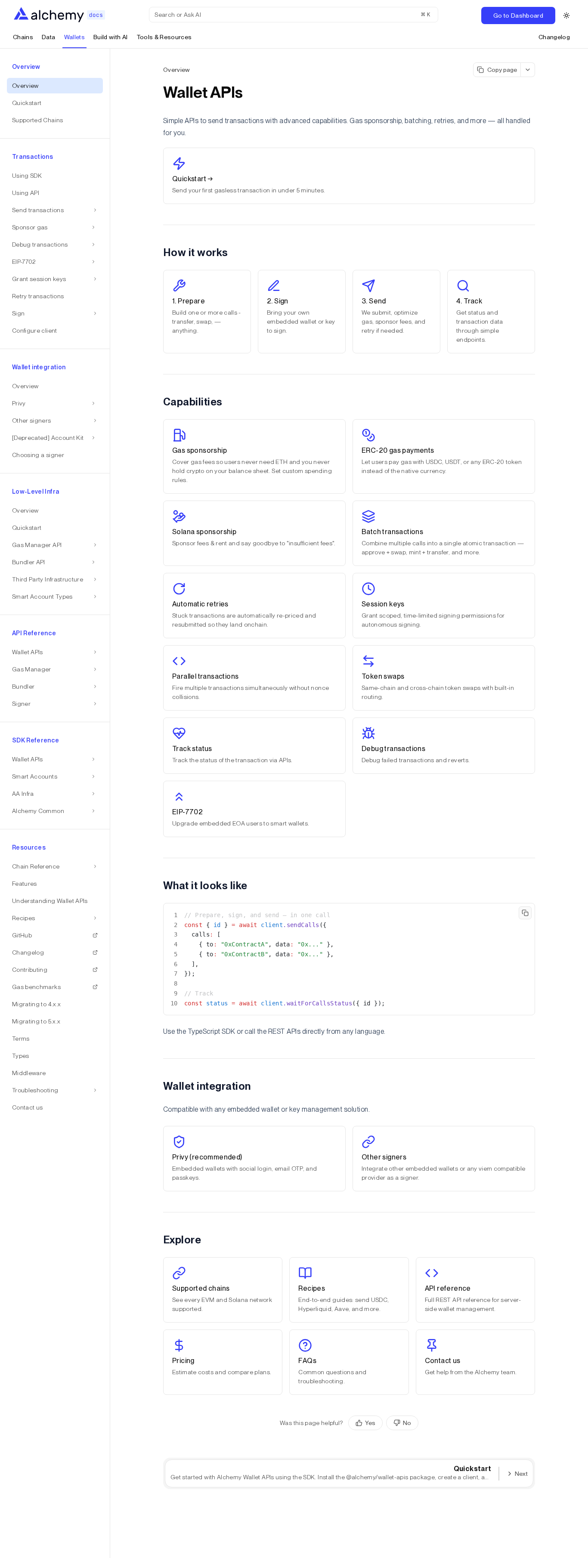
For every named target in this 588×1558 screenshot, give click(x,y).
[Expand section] (93, 227)
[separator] (110, 803)
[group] (383, 1423)
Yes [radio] (370, 1422)
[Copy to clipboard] (525, 913)
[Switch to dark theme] (566, 15)
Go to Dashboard (518, 15)
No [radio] (407, 1422)
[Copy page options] (528, 69)
